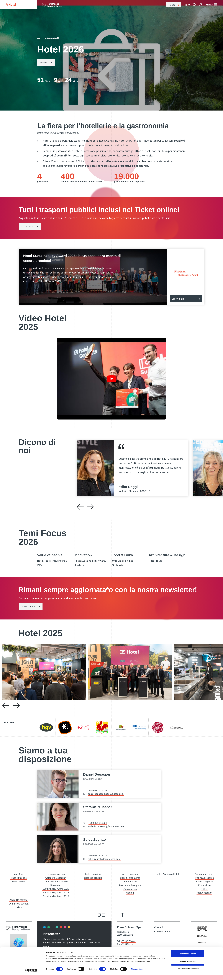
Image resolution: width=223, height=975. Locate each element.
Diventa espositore (204, 874)
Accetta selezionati (187, 961)
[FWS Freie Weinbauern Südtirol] (158, 727)
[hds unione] (139, 727)
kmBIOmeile (18, 881)
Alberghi (130, 892)
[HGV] (46, 727)
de (101, 915)
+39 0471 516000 (128, 941)
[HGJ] (65, 727)
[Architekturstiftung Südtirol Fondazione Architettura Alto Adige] (176, 727)
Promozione (204, 885)
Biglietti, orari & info (130, 878)
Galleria (19, 907)
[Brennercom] (202, 942)
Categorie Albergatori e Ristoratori (56, 883)
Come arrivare (130, 881)
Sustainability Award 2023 (56, 896)
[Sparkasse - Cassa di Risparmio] (202, 936)
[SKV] (83, 727)
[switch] (81, 969)
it (121, 915)
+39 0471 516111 (128, 944)
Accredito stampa (19, 900)
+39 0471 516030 (98, 790)
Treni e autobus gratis (130, 885)
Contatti (158, 927)
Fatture (204, 889)
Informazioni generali (55, 874)
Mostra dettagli (137, 969)
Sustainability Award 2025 (56, 889)
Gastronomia (130, 889)
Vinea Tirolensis (18, 878)
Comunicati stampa (18, 903)
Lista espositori (93, 874)
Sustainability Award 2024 (56, 892)
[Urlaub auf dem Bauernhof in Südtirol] (102, 727)
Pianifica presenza (204, 878)
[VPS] (121, 727)
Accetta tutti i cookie (188, 954)
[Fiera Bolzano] (52, 5)
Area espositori (130, 874)
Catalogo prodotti (93, 878)
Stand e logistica (204, 881)
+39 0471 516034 (98, 823)
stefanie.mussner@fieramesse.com (106, 826)
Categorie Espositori (55, 878)
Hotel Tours (18, 874)
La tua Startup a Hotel (167, 874)
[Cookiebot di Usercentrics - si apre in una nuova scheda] (31, 970)
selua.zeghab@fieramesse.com (104, 859)
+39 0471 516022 (98, 855)
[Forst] (202, 928)
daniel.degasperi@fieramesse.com (106, 794)
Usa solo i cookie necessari (188, 969)
